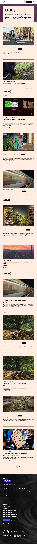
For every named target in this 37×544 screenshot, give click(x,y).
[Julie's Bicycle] (4, 2)
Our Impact (5, 497)
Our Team (5, 491)
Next (31, 466)
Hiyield (33, 541)
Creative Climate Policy (24, 495)
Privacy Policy (16, 541)
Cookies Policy (12, 541)
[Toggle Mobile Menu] (33, 2)
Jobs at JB (5, 499)
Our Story (5, 495)
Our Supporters (6, 493)
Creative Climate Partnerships (10, 514)
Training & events (7, 506)
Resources (5, 508)
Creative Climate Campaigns (9, 516)
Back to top (5, 526)
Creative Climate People (25, 493)
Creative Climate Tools (8, 512)
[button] (24, 1)
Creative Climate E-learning (9, 510)
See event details (7, 56)
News (4, 501)
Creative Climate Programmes (26, 491)
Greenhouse (30, 541)
